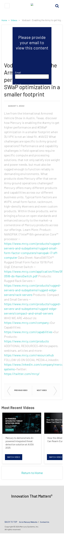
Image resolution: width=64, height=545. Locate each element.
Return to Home (32, 473)
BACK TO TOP (11, 522)
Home (4, 20)
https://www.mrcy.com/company (26, 322)
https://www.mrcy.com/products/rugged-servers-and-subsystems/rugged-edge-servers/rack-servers (32, 290)
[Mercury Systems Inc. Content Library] (32, 5)
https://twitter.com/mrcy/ (22, 374)
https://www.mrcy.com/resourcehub (29, 355)
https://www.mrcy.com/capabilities (28, 332)
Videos (14, 20)
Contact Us (44, 522)
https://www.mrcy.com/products (26, 341)
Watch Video (13, 457)
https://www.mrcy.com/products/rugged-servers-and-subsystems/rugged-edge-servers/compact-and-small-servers (32, 308)
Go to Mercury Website (28, 522)
